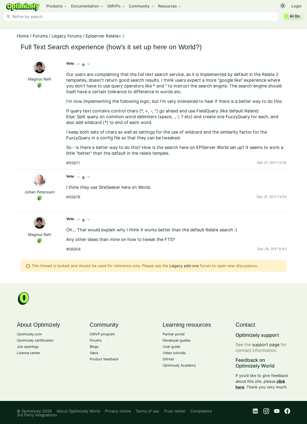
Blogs (94, 346)
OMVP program (102, 334)
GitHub (168, 359)
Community (141, 6)
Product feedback (104, 359)
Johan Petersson (39, 192)
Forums (40, 35)
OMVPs (116, 6)
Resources (169, 6)
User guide (171, 346)
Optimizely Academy (179, 365)
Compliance (201, 411)
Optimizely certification (35, 340)
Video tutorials (174, 353)
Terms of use (147, 411)
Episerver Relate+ (103, 35)
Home (23, 35)
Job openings (28, 346)
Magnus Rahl (39, 79)
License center (28, 353)
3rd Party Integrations (37, 414)
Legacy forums (67, 35)
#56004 (73, 249)
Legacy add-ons (184, 265)
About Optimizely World (78, 411)
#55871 (73, 162)
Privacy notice (118, 411)
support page (265, 344)
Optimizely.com (29, 334)
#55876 (73, 197)
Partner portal (173, 334)
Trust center (175, 411)
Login (296, 6)
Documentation (87, 6)
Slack (94, 353)
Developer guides (177, 340)
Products (56, 6)
